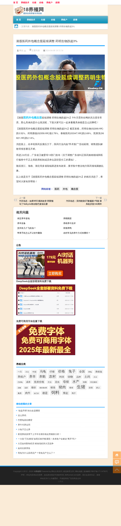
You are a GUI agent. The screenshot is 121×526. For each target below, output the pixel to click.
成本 (28, 381)
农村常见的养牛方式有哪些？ (76, 232)
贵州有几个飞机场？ (26, 227)
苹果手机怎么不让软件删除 (29, 232)
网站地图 (78, 471)
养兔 (90, 371)
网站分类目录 (56, 471)
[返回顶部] (116, 469)
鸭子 (74, 393)
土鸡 (87, 376)
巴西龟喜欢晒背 (25, 419)
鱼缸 (65, 393)
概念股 (38, 117)
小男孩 (60, 481)
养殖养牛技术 (69, 223)
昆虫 (57, 381)
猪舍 (71, 387)
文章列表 (25, 26)
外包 (31, 117)
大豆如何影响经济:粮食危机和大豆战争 (36, 443)
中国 (34, 371)
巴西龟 (20, 382)
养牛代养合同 (24, 424)
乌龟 (43, 371)
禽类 (20, 393)
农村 (52, 376)
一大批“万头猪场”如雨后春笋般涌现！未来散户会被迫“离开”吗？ (47, 438)
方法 (49, 382)
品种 (78, 376)
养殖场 (98, 371)
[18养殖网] (28, 5)
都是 (45, 393)
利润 (61, 376)
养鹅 (42, 376)
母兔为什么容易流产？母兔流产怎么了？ (36, 452)
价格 (41, 2)
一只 (20, 371)
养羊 (32, 376)
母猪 (66, 381)
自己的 (36, 393)
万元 (27, 371)
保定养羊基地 (23, 218)
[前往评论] (116, 462)
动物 (70, 376)
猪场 (52, 387)
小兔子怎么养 (24, 429)
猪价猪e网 (43, 388)
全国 (82, 371)
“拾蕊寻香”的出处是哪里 (29, 410)
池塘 (85, 382)
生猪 (34, 2)
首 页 (15, 2)
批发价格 (39, 381)
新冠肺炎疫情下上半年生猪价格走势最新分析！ (39, 434)
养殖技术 (25, 2)
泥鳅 (19, 388)
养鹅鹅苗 (67, 218)
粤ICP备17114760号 (99, 471)
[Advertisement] (60, 505)
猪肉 (62, 386)
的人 (98, 387)
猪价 (33, 387)
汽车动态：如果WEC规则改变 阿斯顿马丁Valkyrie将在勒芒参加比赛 (36, 202)
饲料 (55, 392)
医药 (26, 117)
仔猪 (52, 371)
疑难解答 (87, 471)
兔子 (72, 371)
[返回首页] (116, 454)
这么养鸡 (22, 415)
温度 (26, 387)
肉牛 (27, 393)
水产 (75, 381)
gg (25, 50)
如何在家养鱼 (24, 448)
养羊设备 (21, 223)
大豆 (95, 377)
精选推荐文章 (68, 471)
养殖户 (49, 2)
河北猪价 (93, 382)
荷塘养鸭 (67, 227)
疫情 (57, 2)
